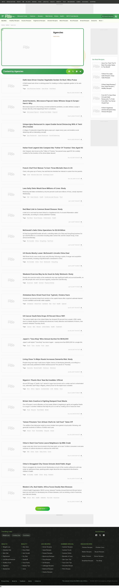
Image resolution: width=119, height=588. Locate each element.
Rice (28, 389)
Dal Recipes (46, 562)
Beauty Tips (26, 565)
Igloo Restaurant (32, 135)
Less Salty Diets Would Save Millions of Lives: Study (44, 188)
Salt (28, 197)
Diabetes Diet (7, 550)
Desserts (94, 20)
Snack (52, 430)
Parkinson (46, 368)
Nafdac (56, 389)
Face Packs (26, 562)
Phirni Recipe (66, 569)
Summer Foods (66, 550)
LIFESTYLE (46, 1)
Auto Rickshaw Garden (34, 88)
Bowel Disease (38, 218)
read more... (56, 36)
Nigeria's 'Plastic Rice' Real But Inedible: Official (43, 380)
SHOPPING (93, 1)
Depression (6, 556)
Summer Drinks (66, 553)
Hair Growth (26, 553)
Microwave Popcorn (33, 112)
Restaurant (47, 262)
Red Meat (30, 218)
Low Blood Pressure (9, 559)
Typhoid (64, 303)
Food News (26, 535)
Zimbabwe (30, 303)
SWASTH (58, 1)
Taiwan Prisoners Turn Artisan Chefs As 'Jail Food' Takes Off (48, 422)
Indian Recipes (86, 544)
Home (3, 25)
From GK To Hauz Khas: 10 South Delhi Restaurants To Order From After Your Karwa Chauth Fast (109, 99)
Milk (28, 451)
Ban (50, 303)
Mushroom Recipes (48, 556)
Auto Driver (45, 88)
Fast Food (50, 241)
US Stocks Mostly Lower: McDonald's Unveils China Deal (46, 253)
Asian (36, 451)
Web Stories (49, 16)
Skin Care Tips (66, 559)
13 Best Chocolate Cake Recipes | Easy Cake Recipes (108, 75)
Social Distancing (54, 135)
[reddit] (80, 71)
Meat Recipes (64, 20)
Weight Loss (6, 535)
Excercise (30, 283)
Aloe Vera (26, 547)
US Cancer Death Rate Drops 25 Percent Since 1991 (44, 316)
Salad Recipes (46, 550)
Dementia (30, 368)
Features (32, 16)
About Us (14, 581)
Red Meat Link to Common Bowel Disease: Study (43, 209)
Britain (47, 410)
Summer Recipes (67, 547)
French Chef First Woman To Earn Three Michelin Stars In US (47, 168)
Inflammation (47, 218)
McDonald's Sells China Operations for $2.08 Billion (44, 230)
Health (62, 16)
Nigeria (38, 389)
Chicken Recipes (52, 20)
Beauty (24, 544)
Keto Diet (5, 553)
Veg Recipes (45, 544)
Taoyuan (46, 430)
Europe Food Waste (45, 112)
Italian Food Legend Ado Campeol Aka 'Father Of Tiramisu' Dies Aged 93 (53, 148)
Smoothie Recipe (67, 565)
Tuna (33, 345)
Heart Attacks (34, 197)
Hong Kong (43, 241)
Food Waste (40, 410)
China (37, 241)
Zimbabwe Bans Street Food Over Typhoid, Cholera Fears (46, 295)
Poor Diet (49, 497)
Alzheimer (53, 368)
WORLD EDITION (11, 1)
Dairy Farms (43, 451)
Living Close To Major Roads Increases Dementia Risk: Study (48, 359)
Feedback (22, 581)
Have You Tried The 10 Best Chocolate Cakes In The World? (109, 65)
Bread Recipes (84, 20)
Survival (41, 283)
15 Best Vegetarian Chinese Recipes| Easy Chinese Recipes (109, 109)
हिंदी (23, 1)
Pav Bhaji (99, 560)
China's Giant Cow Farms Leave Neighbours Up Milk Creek (47, 443)
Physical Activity (49, 283)
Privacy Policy (5, 581)
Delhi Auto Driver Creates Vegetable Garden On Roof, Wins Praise (50, 80)
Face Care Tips (67, 562)
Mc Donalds (30, 241)
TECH (64, 1)
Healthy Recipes (14, 20)
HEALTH (52, 1)
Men (34, 326)
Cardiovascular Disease (51, 197)
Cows (49, 451)
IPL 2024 (28, 1)
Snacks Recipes (26, 20)
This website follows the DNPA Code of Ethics (74, 581)
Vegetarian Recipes (39, 20)
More (101, 20)
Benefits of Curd (67, 556)
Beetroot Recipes (47, 569)
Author (7, 25)
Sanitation (45, 303)
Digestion (6, 565)
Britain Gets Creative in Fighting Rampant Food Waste (45, 401)
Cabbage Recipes (48, 565)
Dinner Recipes (47, 547)
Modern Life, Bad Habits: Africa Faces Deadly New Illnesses (47, 487)
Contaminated (45, 389)
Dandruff (25, 559)
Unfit (51, 389)
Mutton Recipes (87, 552)
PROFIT (19, 1)
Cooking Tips (16, 535)
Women (38, 326)
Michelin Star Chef (36, 174)
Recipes (40, 16)
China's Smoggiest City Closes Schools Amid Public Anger (47, 464)
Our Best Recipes (98, 59)
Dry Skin (25, 556)
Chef (28, 174)
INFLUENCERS (71, 1)
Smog (45, 474)
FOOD (39, 1)
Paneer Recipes (47, 553)
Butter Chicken (86, 556)
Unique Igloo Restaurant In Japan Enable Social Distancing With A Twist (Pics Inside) (52, 125)
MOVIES (34, 1)
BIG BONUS (85, 1)
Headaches (6, 569)
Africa (32, 389)
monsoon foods (22, 16)
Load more (42, 509)
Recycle (33, 410)
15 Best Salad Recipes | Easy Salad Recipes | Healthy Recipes (109, 86)
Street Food (37, 303)
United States (46, 326)
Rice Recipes (74, 20)
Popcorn (55, 112)
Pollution (50, 474)
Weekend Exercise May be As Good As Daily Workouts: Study (48, 274)
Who (33, 497)
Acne (24, 569)
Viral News (52, 88)
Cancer (29, 326)
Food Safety (39, 430)
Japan (47, 345)
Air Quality (30, 474)
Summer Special (67, 544)
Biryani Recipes (99, 552)
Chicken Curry (100, 547)
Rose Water (26, 550)
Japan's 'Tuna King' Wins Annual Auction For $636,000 (45, 339)
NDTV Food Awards (72, 16)
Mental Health (38, 368)
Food (61, 197)
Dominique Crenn (48, 174)
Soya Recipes (46, 559)
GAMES (78, 1)
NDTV (3, 1)
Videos (56, 16)
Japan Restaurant (43, 135)
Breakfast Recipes (87, 560)
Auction (38, 345)
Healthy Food (7, 562)
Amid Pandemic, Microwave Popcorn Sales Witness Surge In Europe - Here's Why (51, 102)
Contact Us (38, 581)
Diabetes (43, 497)
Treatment (59, 326)
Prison (29, 430)
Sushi (28, 345)
